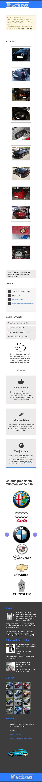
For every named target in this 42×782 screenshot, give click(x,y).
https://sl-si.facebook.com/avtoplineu (23, 304)
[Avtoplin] (17, 5)
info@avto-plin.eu (17, 300)
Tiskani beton (10, 779)
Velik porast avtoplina (17, 354)
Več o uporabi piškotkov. (25, 28)
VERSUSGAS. (28, 463)
